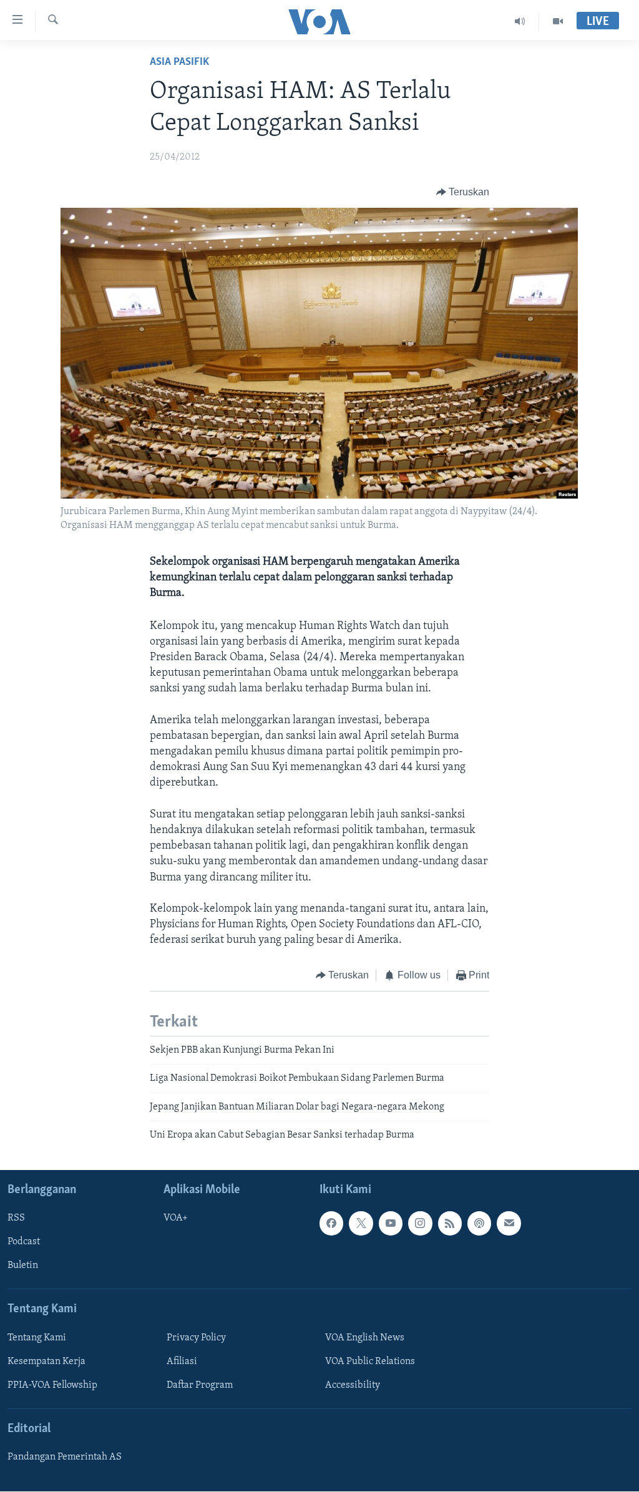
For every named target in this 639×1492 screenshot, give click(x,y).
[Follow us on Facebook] (331, 1224)
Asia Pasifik (179, 62)
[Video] (558, 21)
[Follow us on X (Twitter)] (361, 1224)
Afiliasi (182, 1362)
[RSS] (450, 1224)
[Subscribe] (508, 1224)
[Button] (463, 192)
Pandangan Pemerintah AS (64, 1458)
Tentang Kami (36, 1338)
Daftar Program (200, 1385)
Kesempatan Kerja (46, 1362)
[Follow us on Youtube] (390, 1224)
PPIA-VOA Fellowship (52, 1385)
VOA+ (175, 1219)
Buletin (22, 1266)
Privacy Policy (196, 1338)
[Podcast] (479, 1224)
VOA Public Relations (370, 1362)
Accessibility (352, 1385)
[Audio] (520, 21)
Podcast (23, 1242)
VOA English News (364, 1338)
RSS (16, 1219)
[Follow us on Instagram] (420, 1224)
